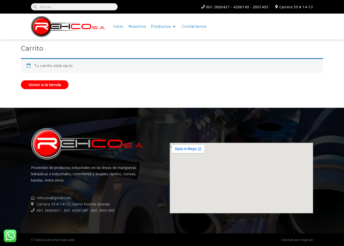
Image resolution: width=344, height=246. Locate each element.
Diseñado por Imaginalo (297, 240)
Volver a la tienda (44, 84)
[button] (163, 26)
